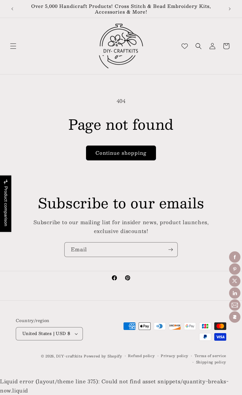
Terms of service (210, 356)
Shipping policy (211, 362)
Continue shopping (121, 153)
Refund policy (141, 356)
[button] (13, 46)
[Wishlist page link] (185, 46)
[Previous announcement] (12, 9)
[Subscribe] (170, 249)
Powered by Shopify (103, 356)
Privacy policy (174, 356)
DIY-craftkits (69, 356)
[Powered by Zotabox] (234, 317)
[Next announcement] (230, 9)
